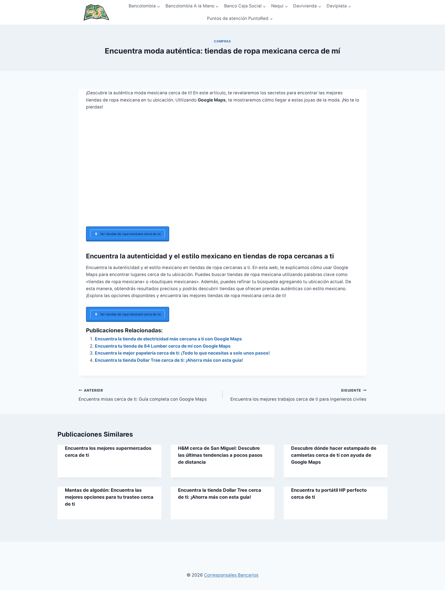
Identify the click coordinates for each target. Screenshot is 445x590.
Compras (222, 41)
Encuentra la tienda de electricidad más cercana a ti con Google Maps (168, 339)
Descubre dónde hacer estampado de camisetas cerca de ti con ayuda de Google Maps (333, 455)
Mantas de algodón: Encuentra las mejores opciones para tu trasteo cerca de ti (109, 497)
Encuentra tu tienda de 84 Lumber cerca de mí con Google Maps (163, 346)
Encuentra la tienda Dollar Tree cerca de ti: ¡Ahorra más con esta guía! (169, 360)
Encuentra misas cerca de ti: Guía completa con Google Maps (143, 395)
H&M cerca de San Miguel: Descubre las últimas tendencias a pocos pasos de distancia (220, 455)
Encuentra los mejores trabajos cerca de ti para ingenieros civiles (298, 395)
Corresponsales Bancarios (231, 575)
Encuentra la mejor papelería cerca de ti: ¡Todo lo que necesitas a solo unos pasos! (182, 353)
